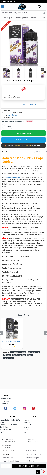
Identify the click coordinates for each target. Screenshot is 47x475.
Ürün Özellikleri (24, 152)
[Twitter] (14, 408)
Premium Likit (35, 18)
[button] (2, 72)
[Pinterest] (33, 408)
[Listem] (39, 6)
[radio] (7, 126)
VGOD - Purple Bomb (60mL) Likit (12, 341)
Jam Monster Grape (19, 355)
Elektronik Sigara (7, 18)
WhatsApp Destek (25, 133)
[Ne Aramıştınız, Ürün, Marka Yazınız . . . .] (43, 13)
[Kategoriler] (2, 6)
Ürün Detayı (6, 152)
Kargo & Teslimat (37, 152)
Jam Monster (12, 115)
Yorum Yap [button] (32, 104)
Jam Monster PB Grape (18, 352)
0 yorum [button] (24, 104)
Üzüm (30, 355)
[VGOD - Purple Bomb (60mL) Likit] (12, 328)
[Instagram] (24, 408)
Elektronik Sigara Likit (21, 18)
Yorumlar (15, 152)
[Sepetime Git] (44, 6)
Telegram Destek (25, 140)
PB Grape (7, 355)
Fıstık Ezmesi (8, 358)
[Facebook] (5, 408)
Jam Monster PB (33, 352)
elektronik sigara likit (12, 177)
